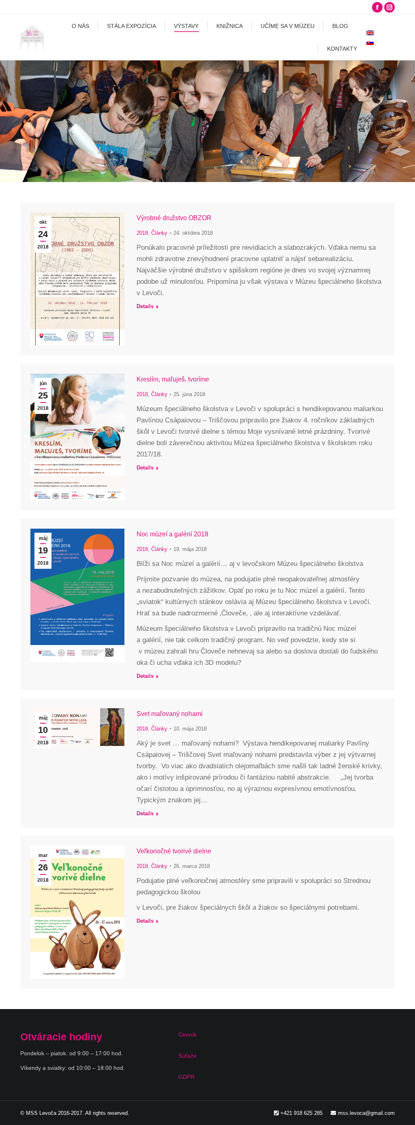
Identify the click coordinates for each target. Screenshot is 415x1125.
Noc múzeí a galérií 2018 (172, 534)
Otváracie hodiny (61, 1036)
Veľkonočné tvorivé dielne (174, 851)
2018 (142, 233)
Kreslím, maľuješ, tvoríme (173, 379)
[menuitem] (80, 26)
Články (159, 233)
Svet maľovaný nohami (170, 713)
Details (145, 306)
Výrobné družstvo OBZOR (174, 217)
